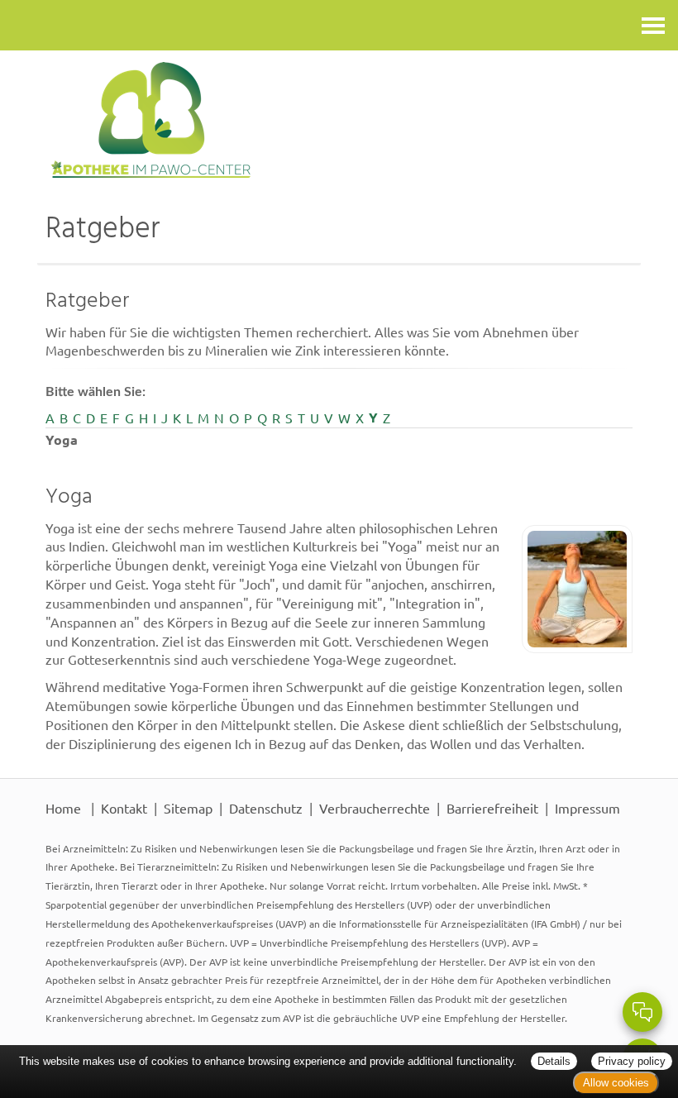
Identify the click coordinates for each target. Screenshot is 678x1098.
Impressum (587, 808)
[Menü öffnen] (653, 25)
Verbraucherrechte (374, 808)
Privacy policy (632, 1061)
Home (63, 808)
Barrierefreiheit (492, 808)
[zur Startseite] (339, 120)
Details (554, 1061)
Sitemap (188, 808)
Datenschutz (266, 808)
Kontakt (124, 808)
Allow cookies (616, 1083)
